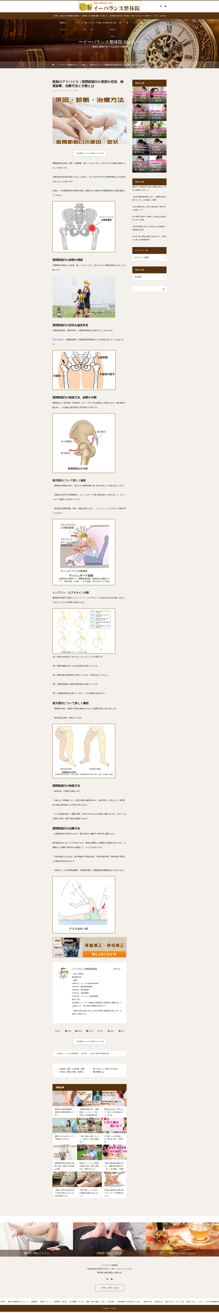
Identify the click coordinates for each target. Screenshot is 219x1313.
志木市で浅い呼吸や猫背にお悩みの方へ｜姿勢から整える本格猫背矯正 (149, 238)
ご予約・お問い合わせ (109, 1288)
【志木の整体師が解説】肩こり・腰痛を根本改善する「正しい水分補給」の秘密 (149, 198)
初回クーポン (148, 17)
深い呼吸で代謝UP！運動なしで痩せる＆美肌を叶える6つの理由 (149, 218)
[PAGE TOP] (109, 1219)
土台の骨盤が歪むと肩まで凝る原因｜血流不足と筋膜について (149, 208)
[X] (161, 6)
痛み (93, 1053)
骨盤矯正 (70, 16)
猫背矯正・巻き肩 (84, 17)
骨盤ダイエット (77, 17)
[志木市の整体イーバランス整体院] (109, 6)
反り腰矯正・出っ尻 (92, 17)
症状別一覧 (127, 17)
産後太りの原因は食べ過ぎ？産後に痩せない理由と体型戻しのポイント (149, 188)
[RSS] (165, 6)
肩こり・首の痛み (106, 17)
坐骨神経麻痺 (98, 177)
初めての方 (134, 17)
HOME (56, 16)
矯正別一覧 (120, 17)
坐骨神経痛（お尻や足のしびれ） (113, 17)
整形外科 (98, 1053)
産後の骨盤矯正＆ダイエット (63, 17)
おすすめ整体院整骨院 (163, 17)
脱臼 (108, 1053)
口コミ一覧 (141, 17)
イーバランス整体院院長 (84, 969)
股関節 (104, 1053)
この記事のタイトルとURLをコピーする (89, 153)
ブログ (155, 16)
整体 (75, 91)
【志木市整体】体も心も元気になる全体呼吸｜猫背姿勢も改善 (149, 228)
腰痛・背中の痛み (99, 17)
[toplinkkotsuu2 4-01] (89, 947)
